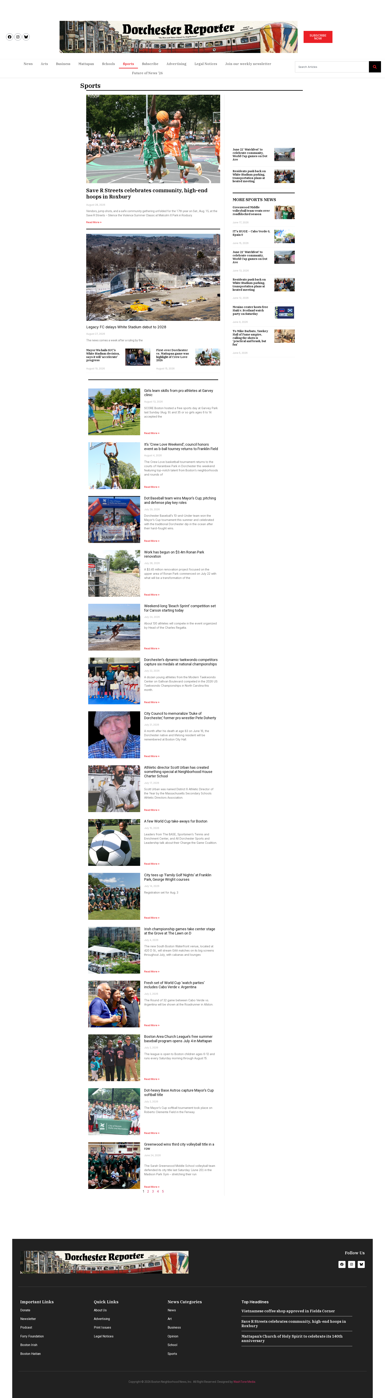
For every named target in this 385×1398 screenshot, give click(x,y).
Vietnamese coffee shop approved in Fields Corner (288, 1311)
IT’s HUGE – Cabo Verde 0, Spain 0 (251, 233)
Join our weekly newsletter (248, 64)
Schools (108, 64)
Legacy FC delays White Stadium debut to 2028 (126, 327)
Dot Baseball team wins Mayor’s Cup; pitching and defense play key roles (180, 500)
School (172, 1345)
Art (170, 1319)
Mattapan (86, 64)
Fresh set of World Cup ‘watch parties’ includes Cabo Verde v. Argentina (174, 985)
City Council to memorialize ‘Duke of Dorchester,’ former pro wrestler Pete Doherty (180, 715)
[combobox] (332, 66)
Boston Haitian (30, 1354)
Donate (25, 1310)
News (28, 64)
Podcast (26, 1327)
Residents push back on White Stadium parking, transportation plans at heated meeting (249, 176)
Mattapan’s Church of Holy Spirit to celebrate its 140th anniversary (292, 1338)
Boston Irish (28, 1345)
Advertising (176, 64)
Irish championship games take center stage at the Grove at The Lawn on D (179, 931)
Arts (44, 64)
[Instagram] (17, 37)
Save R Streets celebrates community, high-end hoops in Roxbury (147, 193)
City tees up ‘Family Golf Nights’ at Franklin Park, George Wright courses (177, 877)
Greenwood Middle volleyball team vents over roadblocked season (251, 210)
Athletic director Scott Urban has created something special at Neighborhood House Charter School (178, 771)
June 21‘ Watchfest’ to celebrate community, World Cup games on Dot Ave (250, 154)
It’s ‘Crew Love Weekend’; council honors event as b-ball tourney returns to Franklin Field (181, 446)
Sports (128, 64)
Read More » (93, 222)
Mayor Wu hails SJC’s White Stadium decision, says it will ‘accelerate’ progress (103, 355)
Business (63, 64)
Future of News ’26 (147, 73)
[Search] (375, 66)
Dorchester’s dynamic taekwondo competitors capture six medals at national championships (181, 662)
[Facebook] (9, 37)
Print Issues (102, 1327)
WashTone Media (244, 1381)
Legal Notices (206, 64)
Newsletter (28, 1319)
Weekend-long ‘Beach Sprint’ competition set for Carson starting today (180, 608)
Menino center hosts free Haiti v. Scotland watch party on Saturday (250, 310)
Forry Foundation (32, 1336)
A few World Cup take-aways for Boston (175, 821)
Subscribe (150, 64)
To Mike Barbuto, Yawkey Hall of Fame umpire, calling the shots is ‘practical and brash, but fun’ (250, 337)
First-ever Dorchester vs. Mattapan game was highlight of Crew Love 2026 (172, 355)
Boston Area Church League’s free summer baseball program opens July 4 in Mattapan (178, 1038)
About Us (100, 1310)
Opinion (173, 1336)
